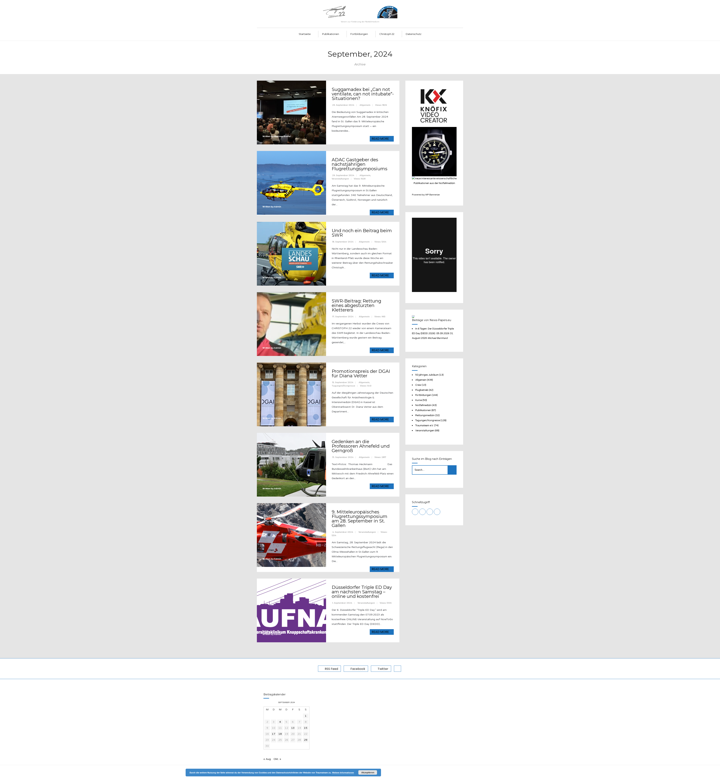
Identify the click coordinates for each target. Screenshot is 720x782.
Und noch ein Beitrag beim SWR (362, 233)
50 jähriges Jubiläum (427, 374)
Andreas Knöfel (282, 136)
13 (293, 727)
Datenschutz (413, 33)
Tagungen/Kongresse (343, 386)
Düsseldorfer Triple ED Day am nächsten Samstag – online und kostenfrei (362, 592)
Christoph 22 (386, 33)
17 (273, 733)
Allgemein (365, 105)
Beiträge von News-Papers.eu (431, 320)
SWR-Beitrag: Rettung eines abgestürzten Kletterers (356, 305)
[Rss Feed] (415, 512)
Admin (277, 207)
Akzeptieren (367, 772)
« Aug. (267, 759)
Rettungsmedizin (425, 415)
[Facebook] (422, 512)
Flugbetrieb (421, 390)
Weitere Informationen (343, 772)
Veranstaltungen (340, 179)
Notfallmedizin (423, 405)
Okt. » (277, 759)
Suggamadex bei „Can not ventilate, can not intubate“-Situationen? (363, 94)
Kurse (418, 400)
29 (305, 739)
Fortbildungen (359, 33)
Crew (418, 384)
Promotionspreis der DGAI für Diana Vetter (361, 373)
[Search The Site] (437, 512)
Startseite (305, 33)
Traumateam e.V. (424, 425)
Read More (381, 139)
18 (280, 733)
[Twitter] (430, 512)
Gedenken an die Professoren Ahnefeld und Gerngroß (361, 446)
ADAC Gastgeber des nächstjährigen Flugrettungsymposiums (359, 164)
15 (305, 727)
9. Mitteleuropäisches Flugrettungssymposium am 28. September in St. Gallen (359, 518)
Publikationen (330, 33)
